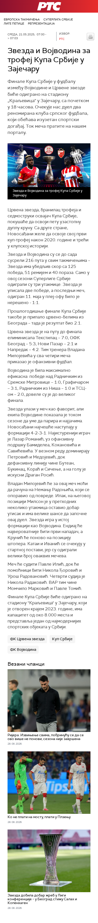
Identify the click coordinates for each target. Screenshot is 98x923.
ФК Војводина (23, 649)
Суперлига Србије (58, 19)
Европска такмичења (22, 19)
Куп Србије (62, 638)
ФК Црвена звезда (27, 638)
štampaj (90, 36)
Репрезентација (41, 23)
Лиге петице (14, 23)
